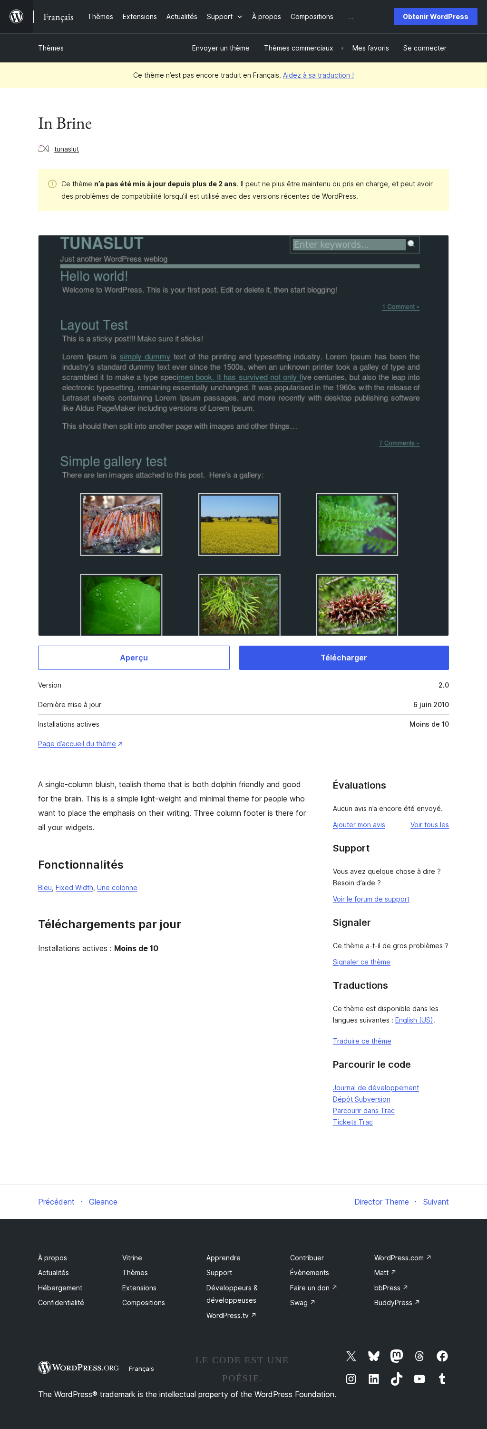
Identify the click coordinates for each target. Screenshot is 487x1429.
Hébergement (60, 1288)
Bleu (45, 887)
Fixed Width (74, 887)
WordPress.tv (231, 1315)
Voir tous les (429, 825)
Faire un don (314, 1288)
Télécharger (344, 657)
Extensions (139, 1288)
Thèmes (51, 48)
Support (219, 1272)
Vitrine (132, 1258)
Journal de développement (376, 1088)
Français (141, 1368)
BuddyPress (397, 1302)
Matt (385, 1272)
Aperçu (134, 657)
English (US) (414, 1020)
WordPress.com (403, 1258)
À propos (52, 1258)
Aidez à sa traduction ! (318, 75)
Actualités (53, 1272)
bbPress (391, 1288)
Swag (303, 1302)
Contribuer (307, 1258)
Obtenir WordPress (435, 16)
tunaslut (66, 149)
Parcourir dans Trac (364, 1110)
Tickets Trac (353, 1122)
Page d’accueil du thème (77, 744)
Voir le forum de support (371, 899)
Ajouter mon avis (359, 825)
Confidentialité (61, 1302)
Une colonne (117, 887)
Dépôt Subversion (361, 1099)
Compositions (143, 1302)
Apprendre (223, 1258)
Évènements (309, 1272)
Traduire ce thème (362, 1041)
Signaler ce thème (361, 962)
